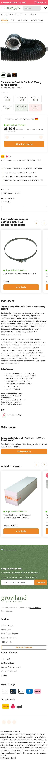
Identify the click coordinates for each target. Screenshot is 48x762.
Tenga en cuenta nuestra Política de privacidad (19, 577)
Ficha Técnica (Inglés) (15, 415)
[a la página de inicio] (13, 8)
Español (40, 2)
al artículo (21, 287)
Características (37, 20)
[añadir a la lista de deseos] (12, 208)
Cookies (4, 675)
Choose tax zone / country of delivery (19, 119)
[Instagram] (14, 722)
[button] (3, 75)
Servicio (4, 619)
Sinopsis (4, 20)
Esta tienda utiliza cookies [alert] (10, 732)
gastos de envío (37, 129)
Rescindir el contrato (24, 647)
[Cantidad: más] (41, 137)
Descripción (22, 20)
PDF (13, 20)
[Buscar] (38, 8)
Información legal (9, 652)
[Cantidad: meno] (7, 137)
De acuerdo (8, 758)
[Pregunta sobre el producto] (35, 208)
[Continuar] (45, 49)
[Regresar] (2, 49)
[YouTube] (9, 722)
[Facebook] (4, 722)
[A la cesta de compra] (45, 8)
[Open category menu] (3, 8)
